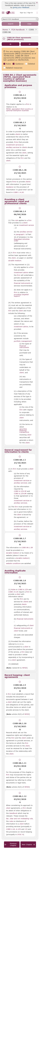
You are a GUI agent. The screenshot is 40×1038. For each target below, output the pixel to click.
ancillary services (12, 147)
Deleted (31, 64)
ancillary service (26, 232)
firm (27, 104)
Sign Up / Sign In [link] (26, 12)
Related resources (14, 68)
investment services (14, 145)
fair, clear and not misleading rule (19, 818)
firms (16, 142)
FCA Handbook (18, 29)
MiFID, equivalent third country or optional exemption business (19, 109)
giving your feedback (21, 7)
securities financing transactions (24, 430)
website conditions (13, 563)
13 (26, 829)
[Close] (37, 3)
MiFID (24, 668)
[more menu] (37, 13)
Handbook (13, 813)
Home (5, 29)
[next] (29, 44)
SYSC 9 (20, 834)
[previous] (11, 44)
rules (11, 821)
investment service (26, 225)
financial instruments (22, 283)
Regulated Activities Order (21, 240)
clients (17, 134)
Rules (8, 64)
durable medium (14, 260)
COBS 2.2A (10, 829)
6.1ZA (18, 829)
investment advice (21, 272)
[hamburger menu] (3, 12)
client (24, 153)
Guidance (19, 64)
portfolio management (23, 341)
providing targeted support (21, 295)
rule (16, 220)
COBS (31, 29)
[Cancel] (37, 49)
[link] (10, 12)
